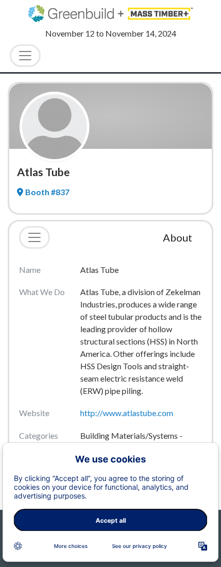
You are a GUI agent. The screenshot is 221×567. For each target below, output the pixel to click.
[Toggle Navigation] (25, 55)
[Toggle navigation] (34, 237)
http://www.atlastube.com (126, 413)
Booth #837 (47, 192)
